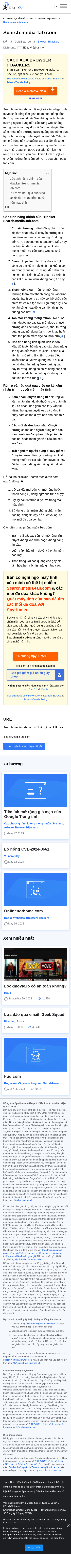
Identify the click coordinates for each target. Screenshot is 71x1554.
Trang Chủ (9, 1482)
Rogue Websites (14, 918)
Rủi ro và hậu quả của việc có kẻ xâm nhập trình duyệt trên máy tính (27, 197)
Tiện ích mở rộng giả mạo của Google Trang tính (32, 814)
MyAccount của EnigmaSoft (26, 1363)
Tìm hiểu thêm (56, 1538)
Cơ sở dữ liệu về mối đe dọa (18, 18)
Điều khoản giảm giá (26, 1256)
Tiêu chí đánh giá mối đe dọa (45, 1467)
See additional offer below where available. (29, 78)
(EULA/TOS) (35, 1424)
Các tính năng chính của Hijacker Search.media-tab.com (26, 183)
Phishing (9, 1021)
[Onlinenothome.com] (35, 889)
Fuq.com (12, 1076)
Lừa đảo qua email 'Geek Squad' (34, 1014)
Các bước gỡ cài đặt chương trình (35, 1482)
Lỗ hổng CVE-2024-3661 (26, 849)
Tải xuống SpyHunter (31, 656)
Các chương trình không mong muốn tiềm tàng (33, 823)
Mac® (44, 689)
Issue (7, 992)
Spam (20, 1021)
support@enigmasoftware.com (17, 1360)
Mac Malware (51, 1083)
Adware (9, 827)
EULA (56, 78)
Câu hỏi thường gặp (23, 1200)
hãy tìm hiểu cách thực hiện (28, 1259)
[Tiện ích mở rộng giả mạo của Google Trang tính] (35, 790)
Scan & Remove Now (31, 91)
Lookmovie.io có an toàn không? (35, 986)
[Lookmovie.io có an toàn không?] (35, 964)
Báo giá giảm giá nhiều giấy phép (30, 674)
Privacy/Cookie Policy (18, 82)
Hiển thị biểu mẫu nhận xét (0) (24, 746)
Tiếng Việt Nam (56, 6)
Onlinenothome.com (23, 911)
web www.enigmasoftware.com (40, 1324)
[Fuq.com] (35, 1055)
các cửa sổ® (30, 689)
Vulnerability (12, 856)
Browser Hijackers (47, 18)
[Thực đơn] (63, 6)
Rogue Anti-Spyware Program (22, 1083)
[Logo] (13, 6)
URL (8, 207)
